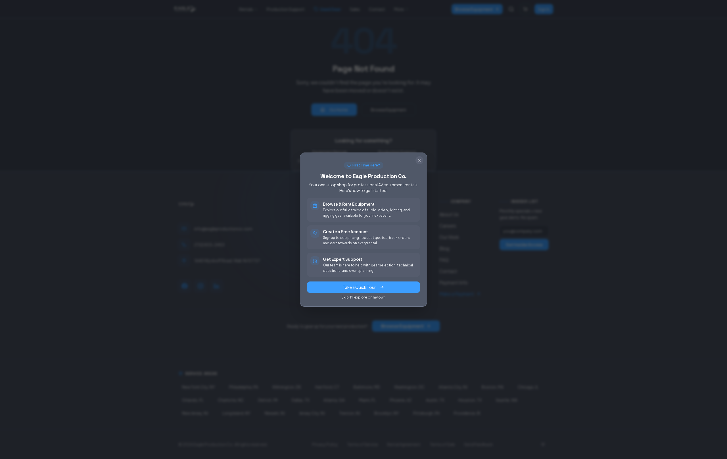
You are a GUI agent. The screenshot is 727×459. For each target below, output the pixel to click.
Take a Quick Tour (359, 287)
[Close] (419, 160)
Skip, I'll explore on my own (363, 297)
